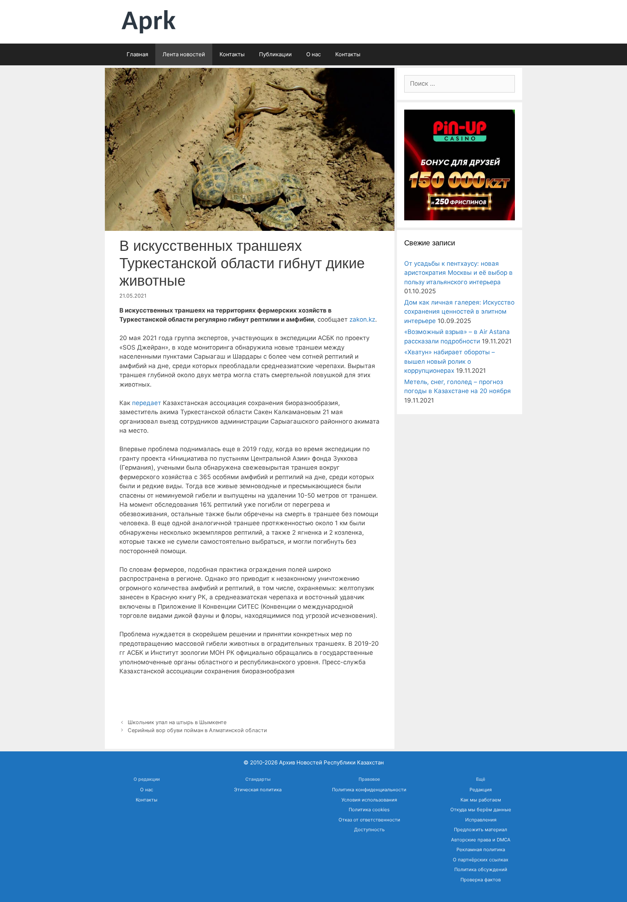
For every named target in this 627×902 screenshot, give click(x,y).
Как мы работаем (480, 800)
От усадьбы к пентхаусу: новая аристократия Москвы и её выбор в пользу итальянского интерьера (458, 273)
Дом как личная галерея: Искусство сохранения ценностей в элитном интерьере (459, 312)
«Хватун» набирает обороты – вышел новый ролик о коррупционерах (449, 361)
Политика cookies (369, 809)
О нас (313, 54)
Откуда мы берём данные (480, 809)
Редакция (481, 789)
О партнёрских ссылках (480, 859)
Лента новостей (184, 54)
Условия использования (369, 800)
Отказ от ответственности (369, 820)
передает (146, 403)
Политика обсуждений (480, 869)
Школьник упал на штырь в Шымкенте (177, 722)
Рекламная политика (480, 849)
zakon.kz (362, 319)
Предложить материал (480, 829)
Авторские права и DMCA (481, 839)
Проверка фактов (480, 879)
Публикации (275, 54)
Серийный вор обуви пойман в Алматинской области (197, 730)
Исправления (480, 820)
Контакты (232, 54)
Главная (137, 54)
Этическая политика (258, 789)
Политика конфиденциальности (369, 789)
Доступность (369, 829)
